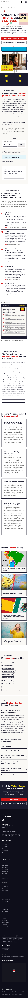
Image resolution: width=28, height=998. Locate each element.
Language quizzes (6, 926)
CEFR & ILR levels (6, 873)
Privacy (12, 994)
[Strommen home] (13, 989)
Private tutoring (5, 909)
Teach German (5, 895)
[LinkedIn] (12, 835)
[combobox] (10, 145)
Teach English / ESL (6, 899)
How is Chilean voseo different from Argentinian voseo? (11, 740)
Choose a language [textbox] (9, 145)
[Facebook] (6, 835)
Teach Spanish (5, 888)
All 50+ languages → (6, 944)
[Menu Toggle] (25, 2)
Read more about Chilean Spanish (13, 401)
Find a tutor (4, 863)
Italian (14, 935)
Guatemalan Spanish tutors (8, 677)
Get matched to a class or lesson (14, 42)
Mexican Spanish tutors (20, 690)
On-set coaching (5, 922)
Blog (3, 848)
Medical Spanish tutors (7, 690)
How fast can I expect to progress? (10, 775)
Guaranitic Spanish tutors (7, 674)
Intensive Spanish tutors (7, 683)
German (18, 935)
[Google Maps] (19, 835)
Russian (4, 941)
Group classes (5, 865)
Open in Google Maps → (7, 960)
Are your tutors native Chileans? (10, 751)
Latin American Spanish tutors (8, 687)
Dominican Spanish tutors (7, 665)
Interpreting (4, 920)
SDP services (4, 924)
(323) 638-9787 (4, 827)
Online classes (5, 867)
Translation (4, 918)
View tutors (14, 799)
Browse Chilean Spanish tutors (14, 38)
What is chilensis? (6, 746)
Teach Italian (4, 892)
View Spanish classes (14, 177)
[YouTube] (9, 835)
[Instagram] (3, 835)
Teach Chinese (5, 897)
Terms (16, 994)
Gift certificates (5, 876)
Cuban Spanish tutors (7, 662)
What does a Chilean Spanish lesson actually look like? (11, 769)
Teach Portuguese (6, 901)
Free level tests (5, 871)
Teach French (5, 890)
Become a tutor (5, 886)
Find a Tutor (17, 2)
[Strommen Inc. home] (7, 818)
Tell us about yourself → (10, 831)
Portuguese (10, 941)
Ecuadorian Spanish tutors (8, 668)
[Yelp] (16, 835)
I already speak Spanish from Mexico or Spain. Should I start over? (12, 762)
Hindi (15, 941)
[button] (14, 972)
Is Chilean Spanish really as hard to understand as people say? (11, 711)
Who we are (4, 844)
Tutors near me (5, 869)
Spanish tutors (5, 949)
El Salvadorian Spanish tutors (8, 671)
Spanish (7, 7)
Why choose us (5, 846)
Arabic (20, 938)
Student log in (5, 878)
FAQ (3, 852)
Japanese (10, 938)
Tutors (2, 7)
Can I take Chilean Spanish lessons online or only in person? (12, 756)
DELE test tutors (17, 662)
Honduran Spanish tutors (7, 680)
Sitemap (20, 994)
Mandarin (4, 938)
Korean (15, 938)
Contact (3, 855)
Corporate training (5, 916)
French (9, 935)
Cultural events (5, 850)
